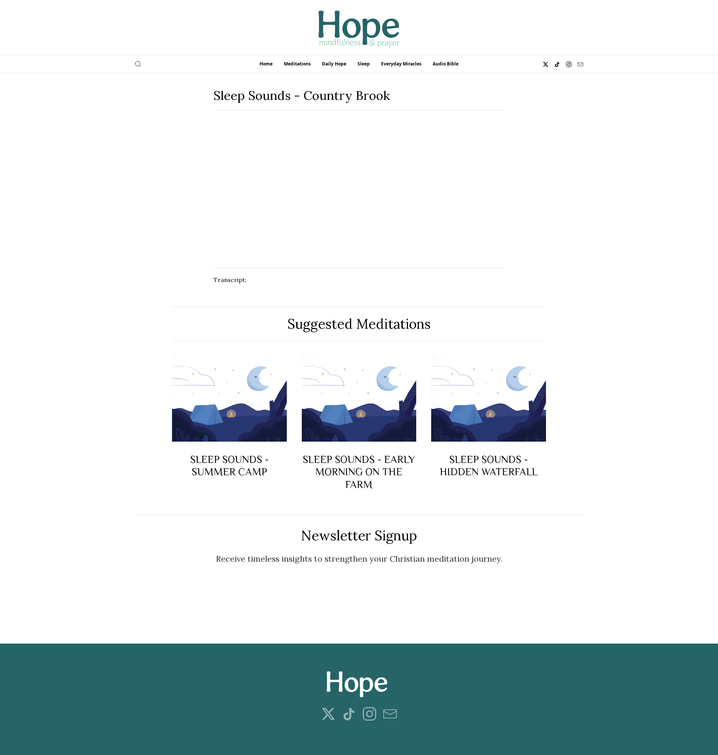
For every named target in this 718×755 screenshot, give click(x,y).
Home (266, 64)
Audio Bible (445, 64)
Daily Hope (334, 64)
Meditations (297, 64)
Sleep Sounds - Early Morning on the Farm (359, 471)
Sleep (364, 64)
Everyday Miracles (401, 64)
